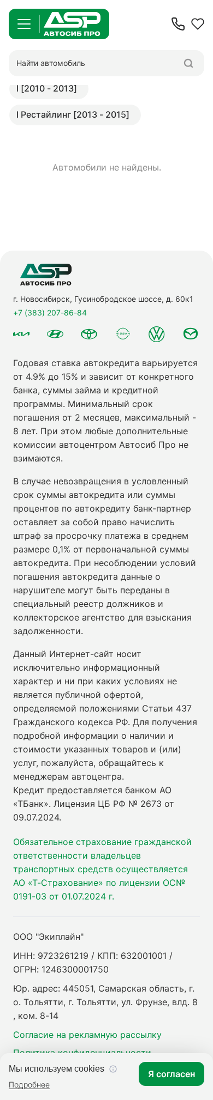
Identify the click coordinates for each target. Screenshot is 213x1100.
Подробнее (29, 1084)
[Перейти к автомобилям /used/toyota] (89, 334)
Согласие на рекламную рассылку (87, 1034)
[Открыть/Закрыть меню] (24, 24)
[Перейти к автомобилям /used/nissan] (123, 334)
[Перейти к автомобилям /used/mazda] (190, 334)
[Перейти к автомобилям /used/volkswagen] (157, 334)
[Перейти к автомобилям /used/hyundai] (55, 334)
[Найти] (188, 63)
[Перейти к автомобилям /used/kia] (21, 334)
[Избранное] (197, 24)
